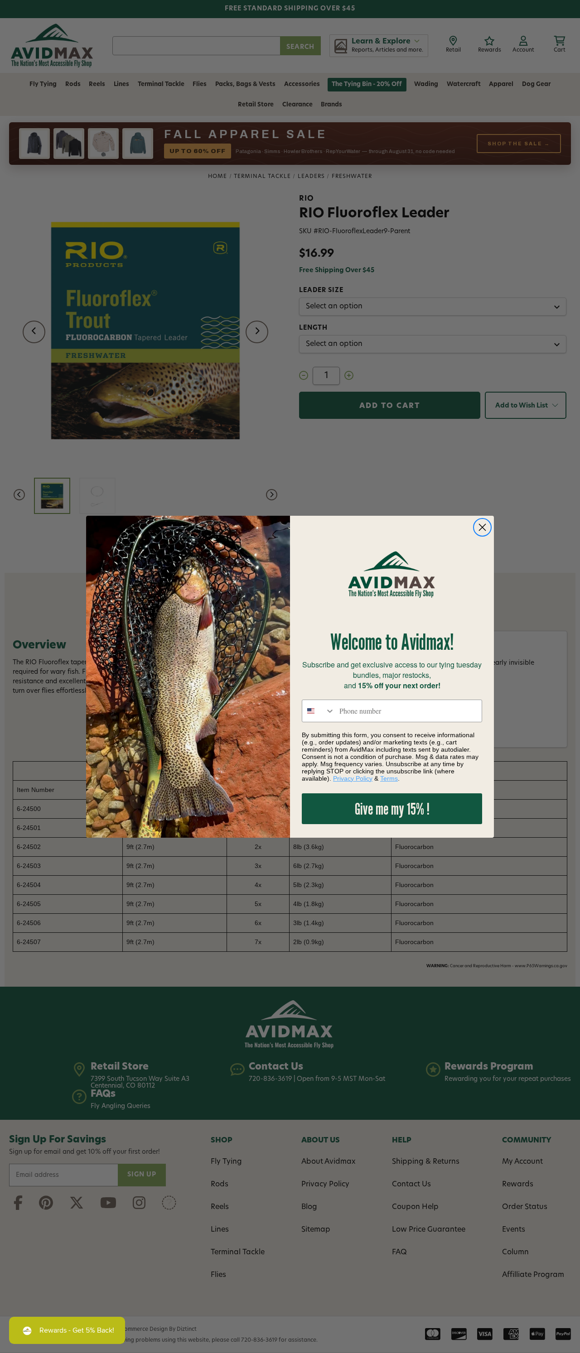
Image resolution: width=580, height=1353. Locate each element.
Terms (389, 778)
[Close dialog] (482, 527)
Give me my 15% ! (392, 808)
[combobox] (318, 711)
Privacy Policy (352, 778)
